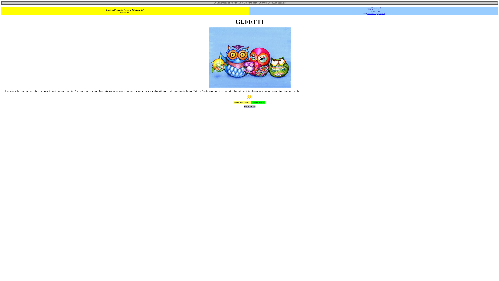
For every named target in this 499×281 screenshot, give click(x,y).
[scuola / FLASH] (249, 97)
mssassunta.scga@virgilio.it (376, 14)
